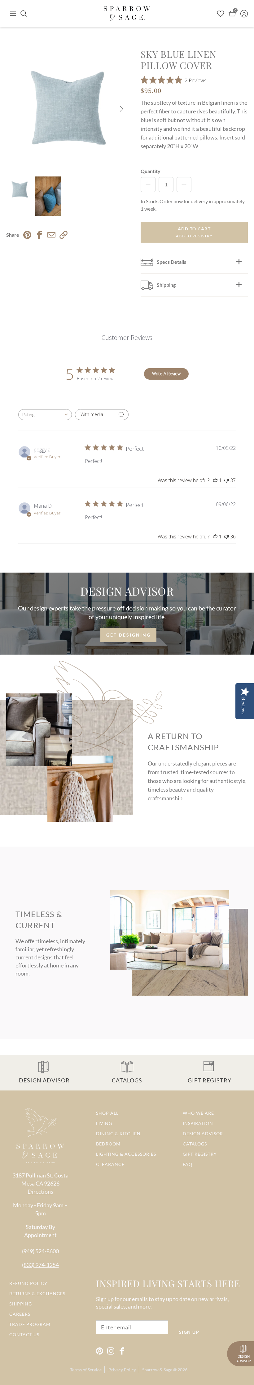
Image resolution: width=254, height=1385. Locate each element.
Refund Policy (28, 1283)
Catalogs (195, 1143)
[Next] (121, 109)
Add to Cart (194, 228)
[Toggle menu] (13, 13)
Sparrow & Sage (157, 1369)
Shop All (107, 1113)
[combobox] (45, 414)
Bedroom (108, 1143)
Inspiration (198, 1123)
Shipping (20, 1303)
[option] (66, 109)
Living (104, 1123)
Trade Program (29, 1324)
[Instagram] (110, 1351)
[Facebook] (121, 1351)
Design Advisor (203, 1133)
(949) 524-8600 (40, 1251)
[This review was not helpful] (226, 480)
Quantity (150, 171)
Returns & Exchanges (37, 1293)
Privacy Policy (122, 1369)
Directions (40, 1191)
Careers (19, 1314)
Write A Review (166, 374)
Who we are (198, 1113)
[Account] (244, 13)
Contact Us (24, 1334)
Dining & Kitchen (118, 1133)
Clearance (110, 1164)
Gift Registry (200, 1154)
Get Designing (128, 635)
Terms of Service (86, 1369)
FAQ (187, 1164)
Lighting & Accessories (126, 1154)
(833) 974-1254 (40, 1264)
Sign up (189, 1332)
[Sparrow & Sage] (127, 13)
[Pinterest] (99, 1351)
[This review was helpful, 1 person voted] (215, 480)
